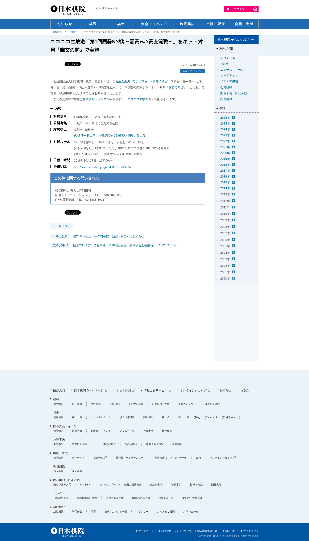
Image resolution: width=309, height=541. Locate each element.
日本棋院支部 (61, 498)
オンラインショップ (193, 390)
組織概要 (58, 511)
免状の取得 (156, 484)
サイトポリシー (147, 530)
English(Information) (105, 8)
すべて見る (227, 58)
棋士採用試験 (127, 417)
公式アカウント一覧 (115, 511)
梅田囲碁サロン (155, 444)
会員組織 (226, 87)
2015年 (225, 182)
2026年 (225, 117)
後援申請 (148, 430)
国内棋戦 (77, 403)
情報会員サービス (155, 390)
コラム (244, 390)
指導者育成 (196, 484)
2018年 (225, 164)
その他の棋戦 (135, 403)
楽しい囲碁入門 (62, 484)
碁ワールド (78, 457)
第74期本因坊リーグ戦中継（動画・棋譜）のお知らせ (100, 236)
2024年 (225, 129)
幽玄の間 (174, 87)
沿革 (93, 511)
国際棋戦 (115, 403)
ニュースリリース (192, 70)
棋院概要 (59, 507)
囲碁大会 (77, 430)
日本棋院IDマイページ (88, 390)
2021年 (225, 147)
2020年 (225, 153)
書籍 (198, 457)
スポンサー (142, 511)
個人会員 (58, 471)
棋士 (56, 412)
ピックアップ (229, 75)
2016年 (225, 176)
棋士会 (166, 417)
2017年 (225, 170)
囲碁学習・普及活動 (233, 93)
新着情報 (58, 403)
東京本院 (58, 444)
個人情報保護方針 (207, 530)
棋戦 (56, 399)
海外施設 (177, 444)
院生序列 (148, 417)
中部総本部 (109, 444)
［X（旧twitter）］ (231, 417)
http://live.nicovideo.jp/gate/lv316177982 (100, 167)
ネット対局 (123, 390)
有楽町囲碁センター (83, 444)
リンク (57, 493)
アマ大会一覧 (127, 430)
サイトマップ (251, 530)
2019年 (225, 158)
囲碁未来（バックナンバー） (170, 457)
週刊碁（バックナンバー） (131, 457)
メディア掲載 (229, 81)
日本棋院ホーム (58, 32)
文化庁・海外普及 (192, 498)
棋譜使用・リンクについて (176, 530)
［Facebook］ (211, 417)
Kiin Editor (85, 484)
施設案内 (59, 439)
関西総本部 (131, 444)
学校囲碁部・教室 (87, 498)
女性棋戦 (96, 403)
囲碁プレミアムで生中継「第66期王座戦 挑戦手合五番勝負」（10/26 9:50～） (116, 245)
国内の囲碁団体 (115, 498)
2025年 (225, 123)
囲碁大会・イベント (66, 426)
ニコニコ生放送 (137, 99)
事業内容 (77, 511)
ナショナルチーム (101, 417)
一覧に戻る (63, 226)
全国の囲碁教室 (132, 484)
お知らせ (75, 32)
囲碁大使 (216, 484)
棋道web (98, 457)
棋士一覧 (77, 417)
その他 (224, 63)
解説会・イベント (101, 430)
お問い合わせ (190, 511)
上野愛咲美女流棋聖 (111, 135)
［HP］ (187, 417)
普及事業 (176, 484)
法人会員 (77, 471)
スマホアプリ (107, 484)
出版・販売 (60, 453)
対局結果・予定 (161, 403)
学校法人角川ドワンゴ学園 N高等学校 (138, 81)
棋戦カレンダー (187, 403)
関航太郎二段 (136, 135)
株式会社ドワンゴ (94, 99)
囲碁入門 (59, 390)
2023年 (225, 135)
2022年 (225, 141)
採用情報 (226, 99)
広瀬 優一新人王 (84, 135)
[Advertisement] (236, 312)
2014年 (225, 188)
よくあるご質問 (166, 511)
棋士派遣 (167, 430)
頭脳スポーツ (166, 498)
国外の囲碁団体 (141, 498)
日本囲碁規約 (212, 403)
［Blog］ (198, 417)
